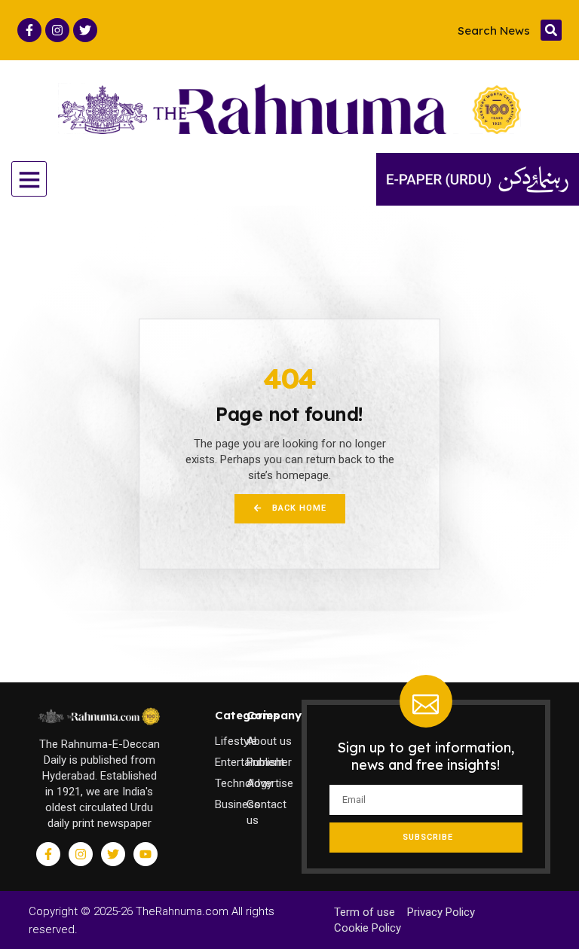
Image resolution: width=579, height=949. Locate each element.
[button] (551, 30)
